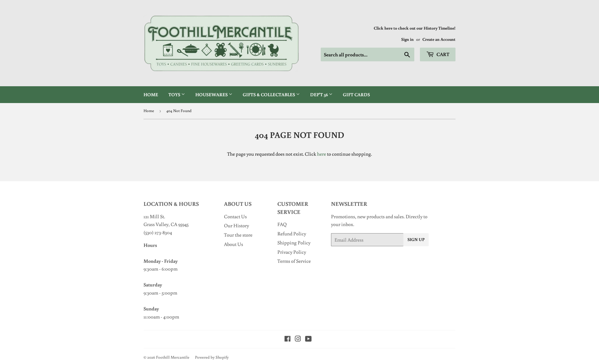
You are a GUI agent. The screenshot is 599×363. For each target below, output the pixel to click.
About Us (233, 244)
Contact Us (235, 216)
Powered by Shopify (212, 357)
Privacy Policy (291, 252)
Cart (442, 54)
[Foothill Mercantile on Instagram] (298, 339)
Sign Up (416, 239)
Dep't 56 (319, 94)
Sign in (407, 39)
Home (151, 94)
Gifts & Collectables (269, 94)
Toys (174, 94)
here (321, 154)
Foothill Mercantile (172, 357)
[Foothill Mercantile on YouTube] (308, 339)
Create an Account (438, 39)
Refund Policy (291, 233)
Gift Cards (356, 94)
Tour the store (238, 235)
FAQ (282, 224)
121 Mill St (154, 216)
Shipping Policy (293, 242)
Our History (236, 225)
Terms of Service (294, 261)
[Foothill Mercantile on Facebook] (287, 339)
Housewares (212, 94)
